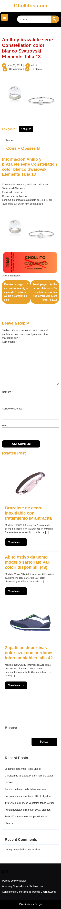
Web (4, 425)
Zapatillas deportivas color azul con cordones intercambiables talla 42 (29, 652)
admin (34, 65)
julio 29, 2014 (15, 65)
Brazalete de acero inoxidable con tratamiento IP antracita (28, 513)
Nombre (7, 391)
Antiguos (26, 129)
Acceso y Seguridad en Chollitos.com (23, 886)
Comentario (9, 341)
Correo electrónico (13, 408)
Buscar (11, 728)
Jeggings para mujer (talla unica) (23, 768)
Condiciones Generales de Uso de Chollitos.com (29, 891)
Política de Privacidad (14, 880)
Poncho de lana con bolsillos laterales (25, 789)
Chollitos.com (30, 5)
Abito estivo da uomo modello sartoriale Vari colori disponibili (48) (27, 562)
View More (12, 540)
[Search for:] (34, 19)
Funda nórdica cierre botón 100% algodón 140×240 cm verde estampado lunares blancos (27, 816)
